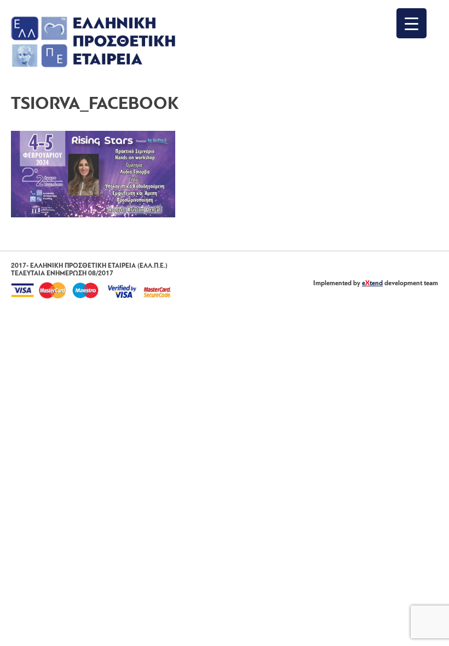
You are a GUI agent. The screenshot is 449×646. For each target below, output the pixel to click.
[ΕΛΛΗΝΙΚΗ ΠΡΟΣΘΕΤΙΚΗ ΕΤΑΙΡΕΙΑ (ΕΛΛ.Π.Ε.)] (93, 65)
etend (372, 283)
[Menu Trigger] (411, 23)
